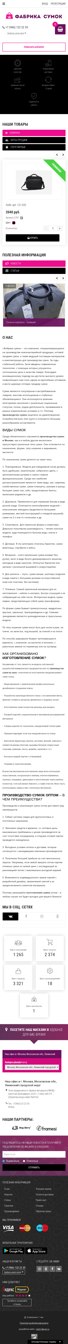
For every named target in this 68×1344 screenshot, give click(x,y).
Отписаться (32, 1161)
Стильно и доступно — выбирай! (21, 322)
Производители (11, 1211)
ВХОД (45, 3)
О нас (7, 1189)
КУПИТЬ (34, 238)
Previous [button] (56, 154)
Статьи (7, 1200)
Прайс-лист (41, 1200)
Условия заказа (43, 1189)
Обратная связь (43, 1211)
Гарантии (8, 1205)
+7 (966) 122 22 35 (16, 27)
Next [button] (63, 154)
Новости (8, 1194)
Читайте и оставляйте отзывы (17, 1302)
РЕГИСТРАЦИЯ (58, 3)
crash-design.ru (42, 1329)
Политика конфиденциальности (34, 1323)
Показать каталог (34, 47)
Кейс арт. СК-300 (16, 205)
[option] (34, 202)
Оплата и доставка (44, 1194)
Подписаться (12, 1161)
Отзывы (39, 1205)
